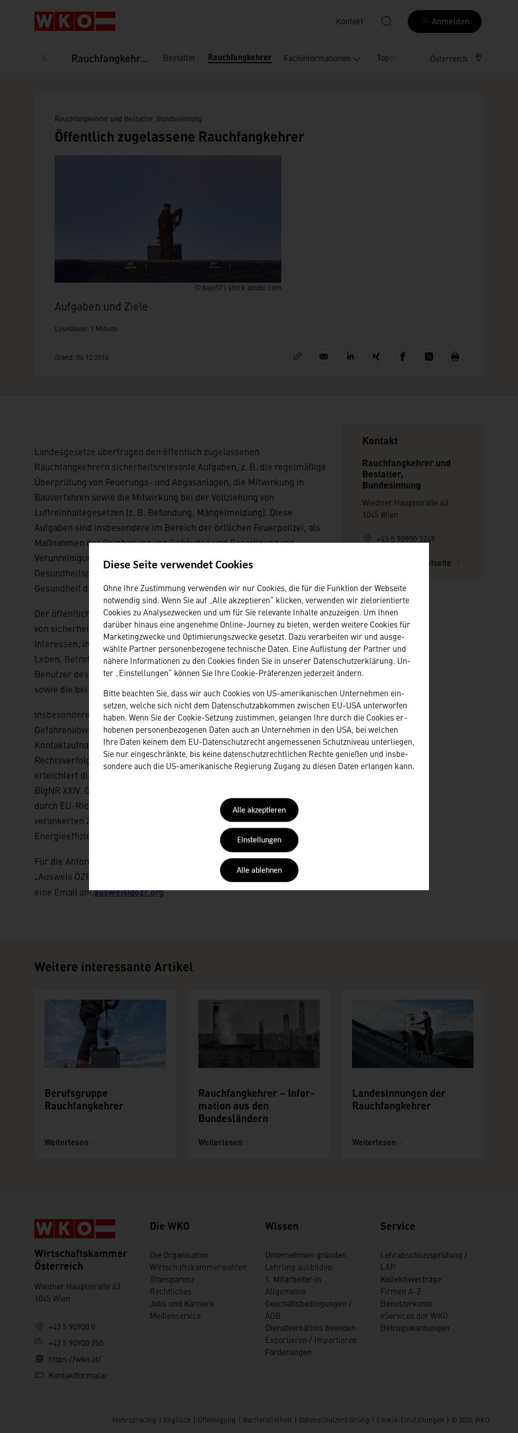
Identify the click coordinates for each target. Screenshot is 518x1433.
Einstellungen (259, 841)
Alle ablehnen (259, 871)
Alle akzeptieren (259, 811)
